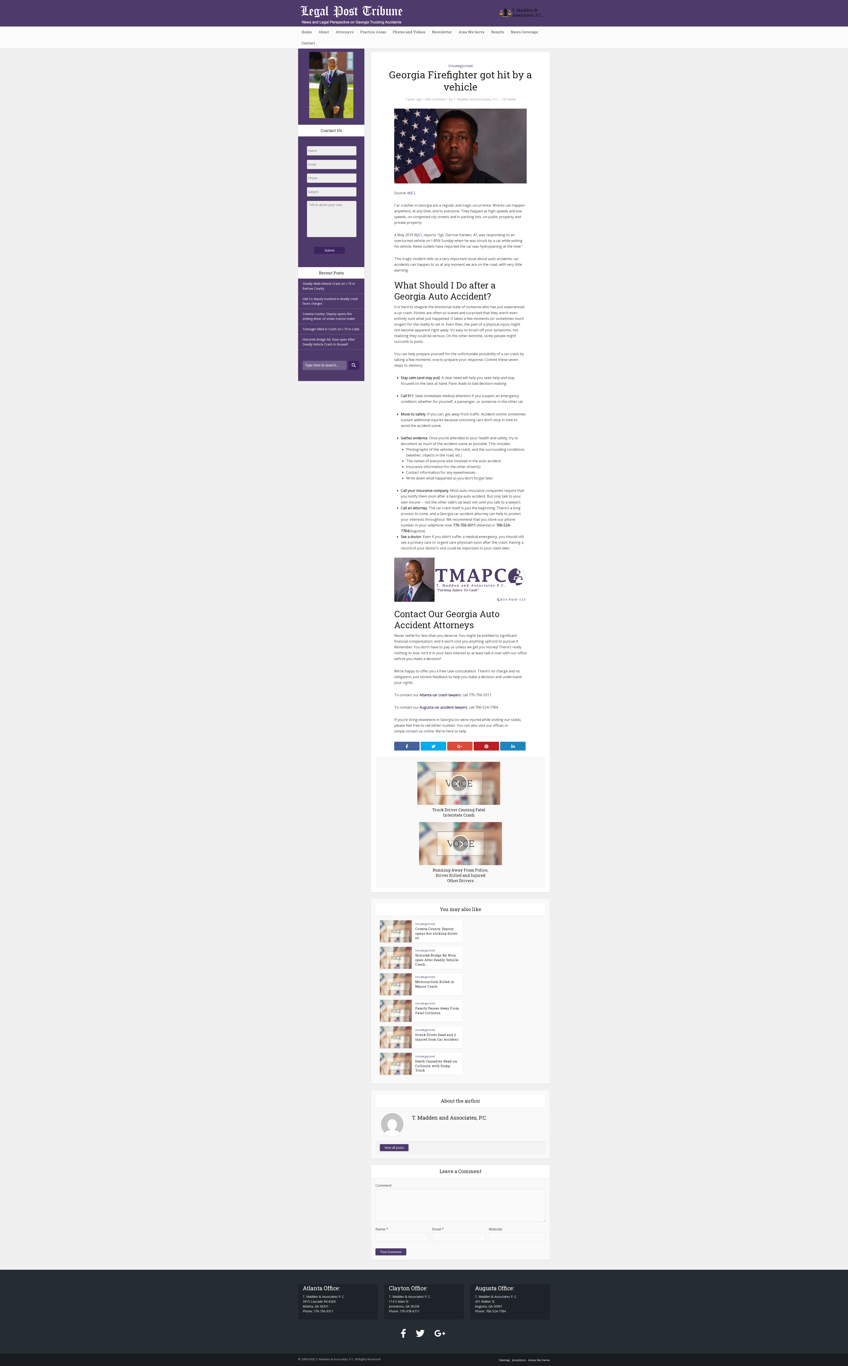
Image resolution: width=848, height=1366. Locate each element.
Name (381, 1229)
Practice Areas (373, 32)
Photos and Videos (409, 32)
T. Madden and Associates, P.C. (475, 99)
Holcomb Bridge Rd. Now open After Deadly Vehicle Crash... (436, 959)
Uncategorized (460, 65)
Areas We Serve (539, 1360)
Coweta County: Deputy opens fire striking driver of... (436, 933)
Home (306, 32)
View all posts (394, 1147)
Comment (383, 1185)
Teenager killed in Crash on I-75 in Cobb (331, 329)
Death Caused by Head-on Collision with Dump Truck (436, 1065)
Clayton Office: (408, 1288)
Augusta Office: (494, 1288)
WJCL (418, 234)
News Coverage (524, 32)
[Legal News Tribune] (520, 12)
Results (497, 32)
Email (438, 1229)
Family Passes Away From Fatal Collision (437, 1010)
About (323, 32)
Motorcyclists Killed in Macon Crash (434, 983)
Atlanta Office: (321, 1288)
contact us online (420, 731)
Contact (308, 43)
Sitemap (504, 1360)
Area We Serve (471, 32)
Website (495, 1229)
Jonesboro (519, 1360)
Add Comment (435, 99)
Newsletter (442, 32)
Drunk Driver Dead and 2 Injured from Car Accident (436, 1036)
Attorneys (345, 32)
